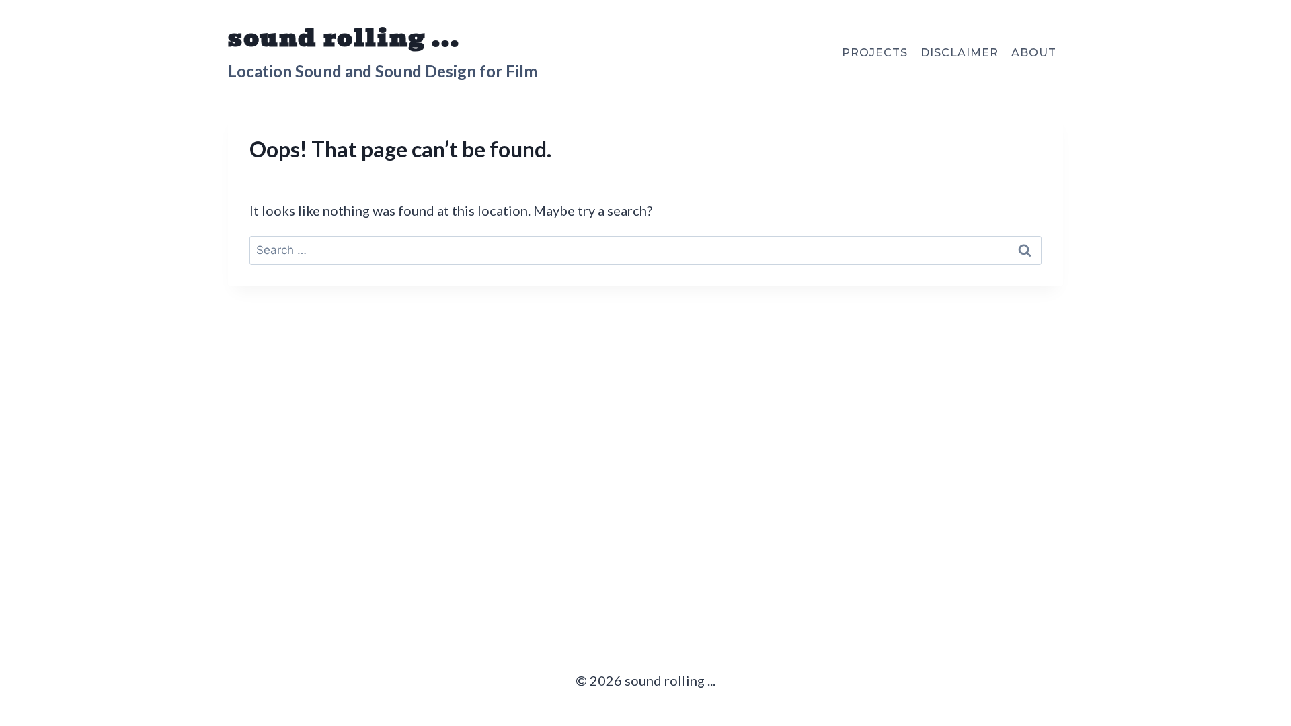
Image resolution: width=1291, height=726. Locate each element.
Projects (875, 52)
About (1033, 52)
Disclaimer (960, 52)
